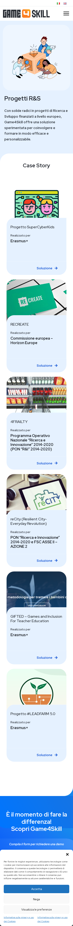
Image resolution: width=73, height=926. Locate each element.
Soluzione (45, 268)
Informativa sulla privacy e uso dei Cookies (19, 919)
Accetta (36, 889)
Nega (36, 899)
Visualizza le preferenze (36, 909)
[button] (67, 854)
